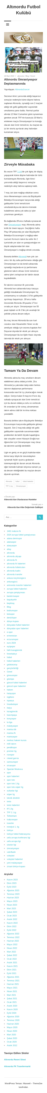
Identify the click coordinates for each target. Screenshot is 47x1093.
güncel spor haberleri (16, 686)
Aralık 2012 (12, 1045)
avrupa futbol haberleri (17, 589)
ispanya (10, 700)
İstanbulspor (12, 704)
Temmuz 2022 (13, 937)
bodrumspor (12, 610)
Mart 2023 (11, 908)
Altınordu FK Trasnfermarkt (17, 1066)
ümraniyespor (13, 848)
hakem (10, 690)
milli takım (11, 744)
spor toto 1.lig (13, 783)
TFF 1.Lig (9, 486)
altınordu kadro (13, 571)
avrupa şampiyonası (16, 592)
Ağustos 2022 (13, 934)
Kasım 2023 (12, 880)
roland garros (13, 758)
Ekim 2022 (11, 926)
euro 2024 (11, 643)
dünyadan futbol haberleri (18, 625)
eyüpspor (11, 646)
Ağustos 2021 (13, 977)
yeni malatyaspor (14, 863)
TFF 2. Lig (11, 812)
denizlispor (12, 618)
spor (9, 773)
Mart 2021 (11, 995)
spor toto (11, 780)
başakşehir (12, 599)
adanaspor (11, 542)
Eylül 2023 (11, 887)
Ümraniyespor (14, 225)
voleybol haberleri (15, 859)
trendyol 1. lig (13, 827)
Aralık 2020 (12, 1006)
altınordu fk (12, 560)
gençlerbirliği (12, 668)
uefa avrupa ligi (14, 841)
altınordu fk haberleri (16, 563)
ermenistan (12, 636)
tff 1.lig (10, 809)
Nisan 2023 (12, 905)
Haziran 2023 (13, 897)
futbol (17, 481)
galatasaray (12, 664)
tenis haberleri (13, 805)
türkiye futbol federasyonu (18, 834)
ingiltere (10, 697)
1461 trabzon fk (14, 531)
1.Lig (19, 171)
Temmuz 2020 (13, 1020)
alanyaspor (12, 545)
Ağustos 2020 (13, 1016)
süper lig (11, 794)
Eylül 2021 (11, 973)
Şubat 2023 (12, 912)
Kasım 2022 (12, 923)
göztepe (10, 679)
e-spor (10, 632)
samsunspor (12, 762)
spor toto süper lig (15, 787)
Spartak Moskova (15, 769)
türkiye (10, 830)
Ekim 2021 (11, 970)
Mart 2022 (11, 952)
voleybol (10, 856)
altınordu (20, 76)
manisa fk (11, 733)
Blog (27, 76)
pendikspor (12, 747)
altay (9, 549)
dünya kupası (13, 621)
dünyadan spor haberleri (18, 628)
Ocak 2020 (12, 1042)
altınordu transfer (14, 574)
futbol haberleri (28, 481)
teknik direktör (13, 798)
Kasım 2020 (12, 1009)
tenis (9, 801)
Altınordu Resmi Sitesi (15, 1059)
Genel (32, 76)
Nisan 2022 (12, 948)
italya (9, 708)
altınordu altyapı (14, 556)
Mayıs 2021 (12, 988)
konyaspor (11, 718)
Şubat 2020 (12, 1038)
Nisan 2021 (12, 991)
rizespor (10, 755)
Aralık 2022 (12, 919)
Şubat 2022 (12, 955)
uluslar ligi (11, 845)
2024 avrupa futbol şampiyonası (21, 535)
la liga (9, 722)
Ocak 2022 (12, 959)
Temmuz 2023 (13, 894)
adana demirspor (14, 538)
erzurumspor (12, 639)
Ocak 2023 (12, 916)
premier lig (11, 751)
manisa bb (11, 729)
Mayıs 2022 (12, 944)
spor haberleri (13, 776)
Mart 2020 (11, 1035)
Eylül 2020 (11, 1013)
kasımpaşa (12, 715)
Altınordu (22, 256)
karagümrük (12, 711)
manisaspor (12, 737)
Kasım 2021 (12, 966)
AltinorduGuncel (22, 89)
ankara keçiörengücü (16, 578)
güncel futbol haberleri (17, 682)
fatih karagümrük (14, 650)
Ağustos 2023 (13, 890)
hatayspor (11, 693)
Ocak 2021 (12, 1002)
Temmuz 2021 (13, 980)
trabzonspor (12, 819)
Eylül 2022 (11, 930)
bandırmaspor (13, 596)
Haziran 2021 (13, 984)
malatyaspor (12, 726)
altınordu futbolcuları (16, 567)
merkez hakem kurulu (16, 740)
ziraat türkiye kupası (16, 866)
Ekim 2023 (11, 883)
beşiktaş (10, 603)
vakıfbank (11, 852)
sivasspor (11, 765)
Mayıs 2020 (12, 1027)
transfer (10, 823)
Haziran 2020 (13, 1024)
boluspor (11, 614)
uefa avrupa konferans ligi (18, 837)
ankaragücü (12, 582)
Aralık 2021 (12, 962)
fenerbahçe (12, 654)
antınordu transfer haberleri (19, 585)
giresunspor (12, 675)
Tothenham (12, 816)
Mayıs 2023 (12, 901)
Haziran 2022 (13, 941)
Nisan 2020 (12, 1031)
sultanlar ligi (12, 791)
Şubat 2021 (12, 998)
